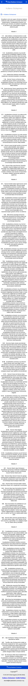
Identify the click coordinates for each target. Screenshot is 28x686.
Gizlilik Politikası (21, 678)
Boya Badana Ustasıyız (14, 2)
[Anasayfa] (1, 14)
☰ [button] (1, 2)
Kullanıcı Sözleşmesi (8, 678)
